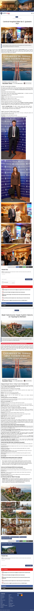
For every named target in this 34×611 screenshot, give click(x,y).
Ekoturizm (10, 594)
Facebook (4, 303)
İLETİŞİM (6, 11)
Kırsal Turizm (17, 310)
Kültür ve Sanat (11, 601)
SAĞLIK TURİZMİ (2, 604)
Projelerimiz (1, 11)
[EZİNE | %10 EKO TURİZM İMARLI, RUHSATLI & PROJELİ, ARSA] (17, 5)
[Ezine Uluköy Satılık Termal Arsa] (17, 69)
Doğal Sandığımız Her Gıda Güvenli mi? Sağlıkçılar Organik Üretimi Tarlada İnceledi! (16, 289)
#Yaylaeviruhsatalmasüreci (6, 538)
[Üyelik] (33, 11)
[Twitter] (20, 595)
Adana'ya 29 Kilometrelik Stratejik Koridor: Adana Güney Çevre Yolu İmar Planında (16, 297)
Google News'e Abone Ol (12, 541)
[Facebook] (18, 595)
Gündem (1, 602)
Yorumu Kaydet (29, 279)
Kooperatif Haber (11, 603)
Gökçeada (1, 607)
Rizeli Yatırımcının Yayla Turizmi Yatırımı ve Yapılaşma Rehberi (15, 343)
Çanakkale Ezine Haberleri (3, 605)
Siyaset (1, 603)
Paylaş (18, 541)
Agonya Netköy (11, 606)
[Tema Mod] (33, 13)
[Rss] (21, 595)
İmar (9, 602)
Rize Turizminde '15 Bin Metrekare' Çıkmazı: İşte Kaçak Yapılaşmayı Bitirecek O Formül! (8, 552)
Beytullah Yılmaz (2, 594)
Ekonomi (1, 601)
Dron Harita (10, 604)
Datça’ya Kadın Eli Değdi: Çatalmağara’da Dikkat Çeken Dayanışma (13, 292)
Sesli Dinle (31, 541)
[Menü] (31, 13)
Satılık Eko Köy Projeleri (12, 605)
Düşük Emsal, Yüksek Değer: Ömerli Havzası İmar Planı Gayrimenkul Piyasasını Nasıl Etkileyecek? (16, 295)
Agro (9, 595)
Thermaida (1, 606)
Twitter (4, 305)
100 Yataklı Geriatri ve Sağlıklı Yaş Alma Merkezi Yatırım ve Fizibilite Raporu (14, 300)
